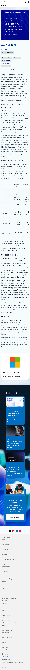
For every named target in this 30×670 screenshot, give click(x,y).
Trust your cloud (5, 549)
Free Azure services (6, 566)
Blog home (8, 12)
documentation (23, 340)
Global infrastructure (6, 544)
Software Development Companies (9, 598)
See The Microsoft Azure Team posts (11, 376)
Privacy (15, 662)
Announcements (6, 66)
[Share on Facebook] (9, 45)
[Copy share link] (6, 45)
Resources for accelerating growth (9, 583)
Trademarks (4, 665)
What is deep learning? (6, 639)
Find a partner (5, 603)
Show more (14, 69)
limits (26, 118)
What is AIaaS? (5, 642)
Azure (3, 5)
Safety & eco (10, 665)
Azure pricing (4, 564)
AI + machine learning (7, 52)
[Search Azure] (4, 2)
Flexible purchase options (7, 569)
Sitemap (3, 662)
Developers (17, 57)
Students (3, 617)
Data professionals (6, 57)
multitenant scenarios (8, 149)
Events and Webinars (6, 620)
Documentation (5, 610)
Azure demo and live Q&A (7, 591)
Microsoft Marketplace (6, 600)
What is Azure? (5, 539)
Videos (3, 625)
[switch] (28, 2)
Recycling (15, 665)
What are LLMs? (5, 644)
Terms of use (20, 662)
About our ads (21, 665)
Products (3, 561)
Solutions (4, 581)
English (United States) (8, 654)
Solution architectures (6, 586)
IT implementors (6, 60)
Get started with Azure (6, 542)
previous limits (22, 307)
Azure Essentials (5, 552)
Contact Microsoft (9, 662)
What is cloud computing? (7, 632)
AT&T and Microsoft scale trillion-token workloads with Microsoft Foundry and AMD (14, 471)
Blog (3, 612)
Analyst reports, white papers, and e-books (10, 622)
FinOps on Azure (5, 571)
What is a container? (6, 647)
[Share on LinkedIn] (15, 45)
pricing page (16, 342)
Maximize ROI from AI (6, 574)
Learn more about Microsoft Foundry (15, 516)
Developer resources (6, 615)
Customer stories (5, 554)
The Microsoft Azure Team (11, 34)
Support (3, 588)
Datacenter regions (6, 547)
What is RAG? (4, 649)
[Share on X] (12, 45)
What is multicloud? (6, 634)
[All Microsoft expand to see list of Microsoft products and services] (1, 1)
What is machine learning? (7, 637)
